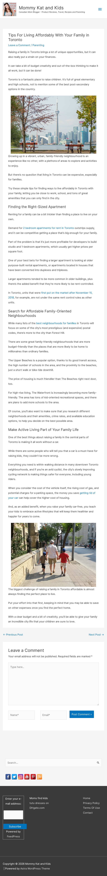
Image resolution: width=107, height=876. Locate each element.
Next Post (96, 634)
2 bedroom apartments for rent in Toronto (48, 227)
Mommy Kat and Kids (41, 7)
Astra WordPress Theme (35, 868)
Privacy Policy (91, 803)
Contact (88, 812)
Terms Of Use (91, 807)
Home (86, 798)
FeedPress (13, 836)
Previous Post (13, 634)
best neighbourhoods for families (56, 323)
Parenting (38, 45)
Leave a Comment (19, 45)
